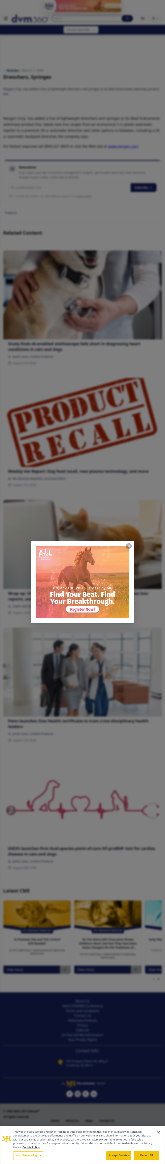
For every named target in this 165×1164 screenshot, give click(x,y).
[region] (82, 1145)
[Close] (158, 1132)
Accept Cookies (119, 1155)
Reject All (146, 1155)
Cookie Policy (31, 1147)
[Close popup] (129, 546)
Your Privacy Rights (28, 1155)
